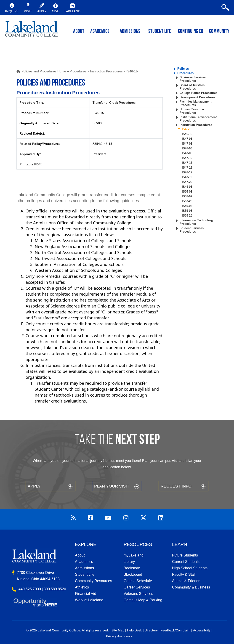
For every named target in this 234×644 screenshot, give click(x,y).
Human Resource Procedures (192, 111)
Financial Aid (85, 594)
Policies (183, 68)
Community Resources (93, 581)
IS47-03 (187, 148)
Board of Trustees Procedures (192, 86)
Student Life (159, 31)
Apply (34, 486)
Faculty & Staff (184, 574)
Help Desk (134, 630)
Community (219, 31)
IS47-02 (187, 143)
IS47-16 (187, 167)
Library (129, 562)
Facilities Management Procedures (195, 103)
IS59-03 (187, 210)
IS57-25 (187, 201)
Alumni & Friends (186, 581)
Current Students (185, 562)
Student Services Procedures (192, 229)
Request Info (176, 486)
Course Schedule (138, 581)
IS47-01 (187, 138)
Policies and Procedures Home (43, 71)
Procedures (78, 71)
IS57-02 (187, 196)
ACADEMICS (99, 31)
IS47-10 (187, 158)
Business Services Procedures (193, 79)
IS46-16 (187, 134)
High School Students (189, 568)
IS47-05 (187, 153)
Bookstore (132, 568)
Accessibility (201, 630)
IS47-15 (187, 162)
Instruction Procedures (106, 71)
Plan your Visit (111, 486)
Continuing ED (190, 31)
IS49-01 (187, 186)
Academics (84, 562)
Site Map (118, 630)
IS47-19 (187, 177)
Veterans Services (138, 594)
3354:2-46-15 (102, 143)
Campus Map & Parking (143, 600)
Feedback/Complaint (175, 630)
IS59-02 (187, 206)
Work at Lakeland (89, 600)
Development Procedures (197, 97)
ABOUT (78, 31)
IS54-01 (187, 191)
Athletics (82, 587)
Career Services (137, 587)
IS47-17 (187, 172)
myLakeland (31, 31)
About (80, 555)
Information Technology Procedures (196, 222)
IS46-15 (132, 71)
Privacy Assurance (119, 636)
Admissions (130, 31)
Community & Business (191, 587)
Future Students (185, 555)
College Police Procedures (198, 93)
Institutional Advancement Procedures (198, 118)
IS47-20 (187, 182)
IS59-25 (187, 215)
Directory (151, 630)
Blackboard (133, 574)
